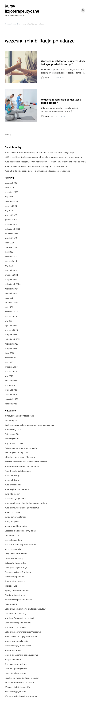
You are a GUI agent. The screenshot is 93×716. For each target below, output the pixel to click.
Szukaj (8, 134)
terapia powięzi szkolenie (16, 641)
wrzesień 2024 (11, 289)
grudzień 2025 (11, 219)
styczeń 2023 (11, 381)
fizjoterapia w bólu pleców (17, 452)
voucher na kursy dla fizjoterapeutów (22, 678)
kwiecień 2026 (11, 201)
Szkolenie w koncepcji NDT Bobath (21, 636)
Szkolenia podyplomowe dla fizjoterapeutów (25, 609)
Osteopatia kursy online (15, 563)
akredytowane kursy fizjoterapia (19, 416)
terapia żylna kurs (13, 659)
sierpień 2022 (11, 404)
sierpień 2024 (11, 293)
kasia (47, 78)
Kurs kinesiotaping (13, 485)
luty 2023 (9, 376)
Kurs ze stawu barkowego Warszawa (22, 508)
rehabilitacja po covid (14, 576)
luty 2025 (9, 266)
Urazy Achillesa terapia (15, 673)
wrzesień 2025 (11, 233)
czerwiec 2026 (11, 192)
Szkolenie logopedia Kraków (18, 623)
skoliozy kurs (11, 586)
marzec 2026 (11, 206)
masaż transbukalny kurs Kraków (20, 544)
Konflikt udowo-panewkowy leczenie (22, 466)
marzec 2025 (11, 261)
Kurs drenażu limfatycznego (18, 471)
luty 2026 (9, 210)
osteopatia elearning (14, 558)
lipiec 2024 (10, 298)
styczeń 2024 (11, 325)
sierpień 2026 (11, 183)
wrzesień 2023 (11, 344)
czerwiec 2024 (11, 302)
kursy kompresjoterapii (15, 517)
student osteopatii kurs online (18, 599)
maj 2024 (9, 307)
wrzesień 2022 (11, 399)
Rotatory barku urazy (15, 581)
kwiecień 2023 (11, 367)
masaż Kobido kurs (13, 540)
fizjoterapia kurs (12, 438)
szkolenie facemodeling (15, 613)
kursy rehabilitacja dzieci (16, 526)
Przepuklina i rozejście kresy (18, 572)
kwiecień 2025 (11, 256)
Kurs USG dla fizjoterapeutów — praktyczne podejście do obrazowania (37, 171)
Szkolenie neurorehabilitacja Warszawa (23, 632)
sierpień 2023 (11, 348)
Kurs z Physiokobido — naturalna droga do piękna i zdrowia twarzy (36, 166)
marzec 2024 (11, 316)
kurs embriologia (12, 475)
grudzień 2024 (11, 275)
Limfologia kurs (12, 535)
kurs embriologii (12, 480)
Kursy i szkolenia (12, 512)
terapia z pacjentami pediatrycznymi (21, 655)
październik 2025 (12, 229)
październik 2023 (12, 339)
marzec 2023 (11, 371)
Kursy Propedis (12, 521)
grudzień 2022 (11, 385)
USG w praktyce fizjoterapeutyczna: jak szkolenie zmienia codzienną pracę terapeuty (44, 157)
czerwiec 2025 (11, 247)
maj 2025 (9, 252)
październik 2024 (13, 284)
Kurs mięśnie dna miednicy (17, 489)
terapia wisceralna (13, 650)
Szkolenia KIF (11, 604)
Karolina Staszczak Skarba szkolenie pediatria (26, 462)
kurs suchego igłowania (15, 498)
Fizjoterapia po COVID (15, 443)
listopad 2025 (11, 224)
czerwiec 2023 (11, 357)
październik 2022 (12, 394)
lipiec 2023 (9, 353)
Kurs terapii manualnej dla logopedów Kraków (26, 503)
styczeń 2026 (11, 215)
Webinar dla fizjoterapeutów (18, 687)
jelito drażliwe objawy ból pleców (20, 457)
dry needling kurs (13, 429)
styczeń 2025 (11, 270)
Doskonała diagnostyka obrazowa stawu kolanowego (29, 425)
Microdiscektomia (13, 549)
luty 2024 (9, 321)
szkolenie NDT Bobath (15, 627)
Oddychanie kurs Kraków (16, 553)
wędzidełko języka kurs (15, 691)
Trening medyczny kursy (16, 664)
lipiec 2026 (10, 187)
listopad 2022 (11, 390)
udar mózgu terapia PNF (16, 668)
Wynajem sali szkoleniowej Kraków (21, 696)
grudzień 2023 (11, 330)
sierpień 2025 (11, 238)
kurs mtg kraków (12, 494)
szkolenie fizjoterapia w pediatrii (19, 618)
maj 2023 (9, 362)
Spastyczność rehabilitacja (17, 590)
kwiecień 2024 (11, 311)
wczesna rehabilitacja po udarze (55, 56)
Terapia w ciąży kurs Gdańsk (18, 645)
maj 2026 (9, 196)
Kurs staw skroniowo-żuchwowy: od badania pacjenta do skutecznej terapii (39, 152)
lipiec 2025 (9, 243)
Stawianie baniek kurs (15, 595)
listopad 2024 (11, 279)
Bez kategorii (11, 420)
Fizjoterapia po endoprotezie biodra (21, 448)
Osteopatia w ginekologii (16, 567)
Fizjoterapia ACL (12, 434)
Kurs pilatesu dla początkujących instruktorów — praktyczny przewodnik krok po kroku (45, 162)
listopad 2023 (11, 334)
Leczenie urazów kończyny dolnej (20, 531)
